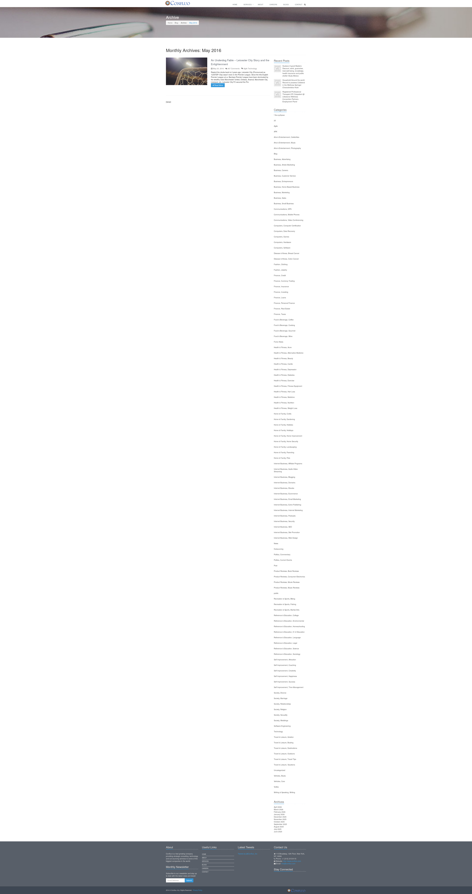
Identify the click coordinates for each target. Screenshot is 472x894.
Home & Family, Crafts (282, 413)
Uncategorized (279, 770)
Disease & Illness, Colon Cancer (286, 259)
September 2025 (280, 824)
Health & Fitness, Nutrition (284, 402)
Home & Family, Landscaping (285, 447)
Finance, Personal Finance (284, 303)
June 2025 (278, 831)
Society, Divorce (280, 693)
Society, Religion (280, 709)
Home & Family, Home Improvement (288, 436)
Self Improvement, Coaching (285, 665)
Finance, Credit (280, 275)
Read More (218, 85)
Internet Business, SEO (283, 527)
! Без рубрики (279, 115)
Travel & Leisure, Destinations (285, 748)
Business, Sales (280, 198)
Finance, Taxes (280, 314)
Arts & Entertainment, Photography (287, 148)
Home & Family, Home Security (286, 441)
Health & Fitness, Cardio (283, 364)
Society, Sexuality (280, 715)
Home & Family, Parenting (284, 452)
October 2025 (279, 821)
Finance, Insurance (281, 286)
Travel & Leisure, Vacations (284, 764)
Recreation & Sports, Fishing (285, 604)
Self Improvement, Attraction (285, 659)
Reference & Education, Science (286, 648)
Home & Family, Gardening (284, 419)
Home (235, 4)
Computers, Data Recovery (284, 231)
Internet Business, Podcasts (284, 515)
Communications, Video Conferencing (288, 220)
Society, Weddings (281, 720)
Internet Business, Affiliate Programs (288, 463)
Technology (252, 68)
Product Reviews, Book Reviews (286, 571)
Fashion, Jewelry (280, 270)
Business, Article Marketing (284, 165)
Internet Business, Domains (284, 482)
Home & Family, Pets (282, 458)
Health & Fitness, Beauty (283, 358)
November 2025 (280, 819)
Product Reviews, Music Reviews (286, 587)
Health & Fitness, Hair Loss (284, 391)
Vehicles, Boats (280, 776)
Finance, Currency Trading (284, 281)
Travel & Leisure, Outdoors (284, 753)
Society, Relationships (282, 704)
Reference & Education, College (286, 615)
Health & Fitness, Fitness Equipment (288, 386)
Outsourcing (278, 549)
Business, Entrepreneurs (283, 181)
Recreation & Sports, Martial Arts (286, 610)
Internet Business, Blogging (284, 477)
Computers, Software (282, 247)
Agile (245, 68)
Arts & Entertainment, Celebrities (286, 137)
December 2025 (280, 817)
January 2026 (279, 814)
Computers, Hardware (282, 242)
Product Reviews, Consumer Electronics (289, 576)
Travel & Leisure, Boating (283, 742)
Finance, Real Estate (282, 308)
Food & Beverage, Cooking (284, 325)
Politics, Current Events (283, 560)
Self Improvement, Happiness (285, 676)
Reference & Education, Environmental (289, 621)
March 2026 (278, 809)
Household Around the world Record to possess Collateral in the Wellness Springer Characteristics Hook (293, 84)
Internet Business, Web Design (286, 538)
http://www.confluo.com (292, 861)
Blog (176, 23)
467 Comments (234, 68)
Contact (298, 4)
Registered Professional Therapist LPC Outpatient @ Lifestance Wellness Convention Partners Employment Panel (293, 96)
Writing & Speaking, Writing (284, 792)
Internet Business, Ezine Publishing (287, 504)
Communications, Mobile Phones (286, 214)
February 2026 (279, 812)
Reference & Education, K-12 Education (289, 632)
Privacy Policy (197, 890)
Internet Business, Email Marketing (287, 499)
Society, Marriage (280, 698)
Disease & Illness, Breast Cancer (286, 253)
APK (275, 131)
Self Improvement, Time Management (288, 687)
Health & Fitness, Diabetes (284, 375)
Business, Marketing (282, 192)
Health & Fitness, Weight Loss (285, 408)
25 (275, 120)
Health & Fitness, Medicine (284, 397)
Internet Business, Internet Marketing (288, 510)
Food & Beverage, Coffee (284, 319)
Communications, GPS (282, 209)
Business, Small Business (284, 203)
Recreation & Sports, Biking (284, 598)
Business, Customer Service (285, 176)
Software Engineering (282, 726)
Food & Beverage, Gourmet (284, 330)
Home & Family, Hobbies (283, 425)
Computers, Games (281, 236)
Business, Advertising (282, 159)
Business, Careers (281, 170)
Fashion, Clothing (281, 264)
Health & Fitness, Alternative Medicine (288, 353)
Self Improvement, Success (284, 681)
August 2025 (279, 826)
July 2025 (277, 829)
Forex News (278, 342)
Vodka (276, 787)
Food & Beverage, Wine (283, 336)
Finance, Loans (280, 297)
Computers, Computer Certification (287, 225)
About (260, 4)
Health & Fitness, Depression (285, 369)
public (276, 593)
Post (275, 565)
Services (247, 4)
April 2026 (278, 807)
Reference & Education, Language (287, 637)
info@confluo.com (288, 863)
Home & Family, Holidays (283, 430)
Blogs (286, 4)
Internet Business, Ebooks (284, 488)
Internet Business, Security (284, 521)
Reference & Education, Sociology (287, 654)
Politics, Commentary (282, 554)
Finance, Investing (281, 292)
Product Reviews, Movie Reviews (287, 582)
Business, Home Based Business (286, 187)
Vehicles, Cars (279, 781)
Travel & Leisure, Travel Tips (285, 759)
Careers (273, 4)
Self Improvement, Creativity (285, 670)
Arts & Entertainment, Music (284, 142)
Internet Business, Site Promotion (287, 532)
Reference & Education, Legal (285, 643)
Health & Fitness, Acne (283, 347)
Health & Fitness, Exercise (284, 380)
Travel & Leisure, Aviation (284, 737)
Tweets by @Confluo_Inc (247, 853)
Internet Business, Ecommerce (286, 493)
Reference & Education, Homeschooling (289, 626)
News (276, 543)
